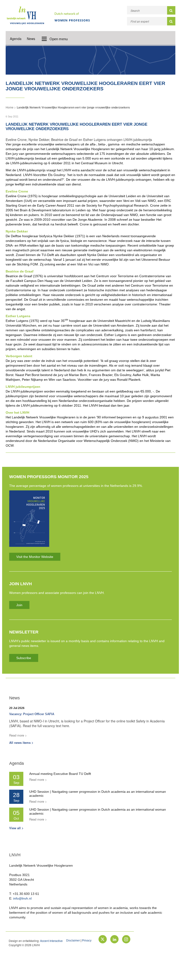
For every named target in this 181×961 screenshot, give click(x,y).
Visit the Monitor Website (34, 557)
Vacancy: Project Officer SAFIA (31, 714)
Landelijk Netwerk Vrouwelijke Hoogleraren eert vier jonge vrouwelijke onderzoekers (73, 107)
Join (19, 605)
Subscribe (23, 658)
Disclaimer (73, 940)
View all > (16, 828)
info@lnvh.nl (22, 898)
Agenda (15, 38)
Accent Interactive (51, 941)
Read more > (18, 735)
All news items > (21, 742)
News (31, 38)
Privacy (86, 940)
